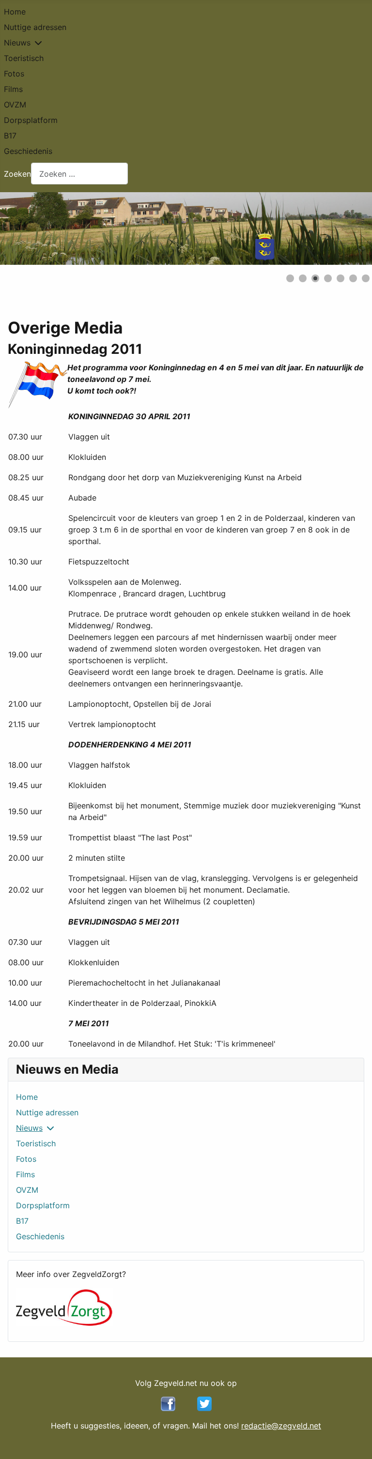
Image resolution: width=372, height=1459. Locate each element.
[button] (342, 228)
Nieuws (17, 42)
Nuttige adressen (35, 27)
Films (13, 89)
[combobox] (79, 173)
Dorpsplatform (31, 120)
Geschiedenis (28, 151)
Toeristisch (24, 58)
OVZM (15, 104)
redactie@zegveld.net (281, 1425)
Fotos (14, 73)
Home (15, 11)
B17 (10, 135)
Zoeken (17, 174)
